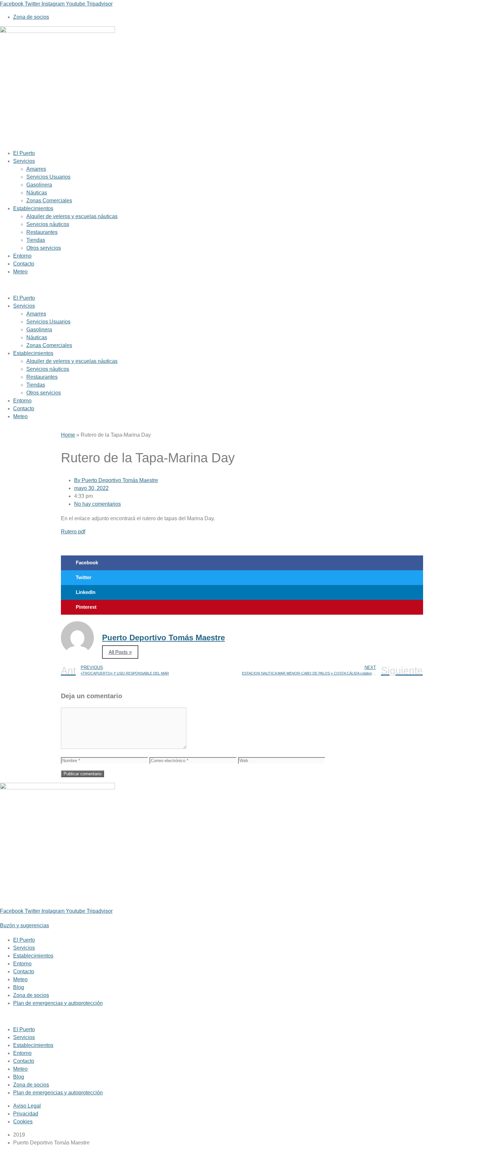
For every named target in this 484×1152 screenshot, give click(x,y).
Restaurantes (42, 232)
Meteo (20, 271)
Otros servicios (43, 248)
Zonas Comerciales (49, 200)
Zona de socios (31, 995)
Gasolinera (39, 185)
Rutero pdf (73, 531)
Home (68, 435)
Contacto (23, 264)
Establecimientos (33, 208)
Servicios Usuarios (48, 177)
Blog (18, 987)
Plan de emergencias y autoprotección (58, 1003)
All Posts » (120, 652)
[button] (187, 285)
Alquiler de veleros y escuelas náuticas (72, 216)
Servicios (24, 161)
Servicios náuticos (47, 224)
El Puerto (24, 153)
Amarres (36, 169)
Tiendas (35, 240)
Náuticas (36, 192)
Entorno (22, 256)
